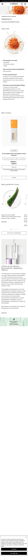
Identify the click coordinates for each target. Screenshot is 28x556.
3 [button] (13, 229)
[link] (14, 131)
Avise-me (14, 167)
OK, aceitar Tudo (14, 553)
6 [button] (17, 229)
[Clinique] (14, 4)
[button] (25, 4)
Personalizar (14, 549)
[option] (12, 204)
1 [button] (10, 229)
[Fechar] (26, 537)
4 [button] (14, 229)
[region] (14, 546)
